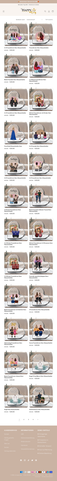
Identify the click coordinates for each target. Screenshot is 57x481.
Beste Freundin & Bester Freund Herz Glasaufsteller (40, 210)
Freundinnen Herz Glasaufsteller (39, 47)
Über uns (7, 443)
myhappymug (18, 475)
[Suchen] (45, 11)
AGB (22, 434)
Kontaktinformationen (47, 476)
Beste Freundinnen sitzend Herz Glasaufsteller (13, 376)
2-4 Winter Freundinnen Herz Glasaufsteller (13, 243)
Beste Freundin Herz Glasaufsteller (14, 79)
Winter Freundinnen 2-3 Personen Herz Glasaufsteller (41, 243)
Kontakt (6, 434)
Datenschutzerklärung (27, 438)
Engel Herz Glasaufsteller (11, 409)
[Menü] (3, 11)
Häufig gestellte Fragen (9, 439)
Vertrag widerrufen (10, 451)
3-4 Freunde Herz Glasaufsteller (38, 146)
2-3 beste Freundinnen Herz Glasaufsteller (12, 210)
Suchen (6, 447)
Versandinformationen (28, 449)
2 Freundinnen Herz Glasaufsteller (39, 309)
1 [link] (19, 419)
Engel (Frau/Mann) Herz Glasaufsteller (40, 376)
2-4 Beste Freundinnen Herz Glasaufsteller (37, 80)
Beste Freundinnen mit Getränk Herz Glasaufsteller (15, 310)
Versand (51, 475)
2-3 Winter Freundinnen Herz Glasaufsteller (13, 277)
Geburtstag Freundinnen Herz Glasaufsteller (13, 343)
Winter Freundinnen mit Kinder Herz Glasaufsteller (40, 113)
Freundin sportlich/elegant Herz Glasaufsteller (38, 277)
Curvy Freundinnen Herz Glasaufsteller (40, 343)
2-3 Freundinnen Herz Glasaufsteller (15, 178)
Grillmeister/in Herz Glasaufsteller (39, 409)
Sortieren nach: (20, 19)
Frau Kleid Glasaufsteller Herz (13, 146)
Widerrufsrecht (25, 441)
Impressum (24, 445)
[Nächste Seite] (38, 419)
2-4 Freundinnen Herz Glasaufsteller (15, 47)
